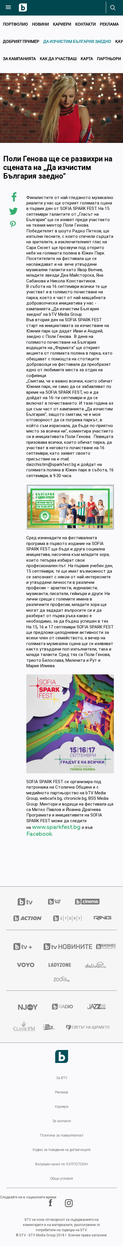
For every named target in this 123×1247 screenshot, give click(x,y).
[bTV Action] (26, 918)
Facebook (39, 834)
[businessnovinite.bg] (103, 946)
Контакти (85, 24)
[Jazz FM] (96, 1006)
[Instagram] (69, 1203)
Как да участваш (58, 58)
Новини (40, 24)
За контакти (61, 1121)
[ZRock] (47, 1027)
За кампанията (19, 58)
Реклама (109, 24)
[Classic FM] (21, 1027)
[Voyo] (25, 965)
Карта (87, 58)
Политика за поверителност (61, 1135)
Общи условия (61, 1179)
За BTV (61, 1078)
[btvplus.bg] (20, 946)
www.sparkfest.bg (56, 827)
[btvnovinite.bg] (62, 947)
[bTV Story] (66, 918)
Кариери (62, 24)
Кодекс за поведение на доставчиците (61, 1150)
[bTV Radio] (62, 1006)
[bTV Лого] (61, 1056)
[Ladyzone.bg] (59, 965)
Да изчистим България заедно (77, 41)
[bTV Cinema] (87, 901)
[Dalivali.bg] (95, 965)
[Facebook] (51, 1203)
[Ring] (102, 918)
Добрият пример (21, 41)
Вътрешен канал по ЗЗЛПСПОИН (61, 1164)
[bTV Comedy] (54, 901)
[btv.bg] (28, 901)
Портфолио (15, 24)
